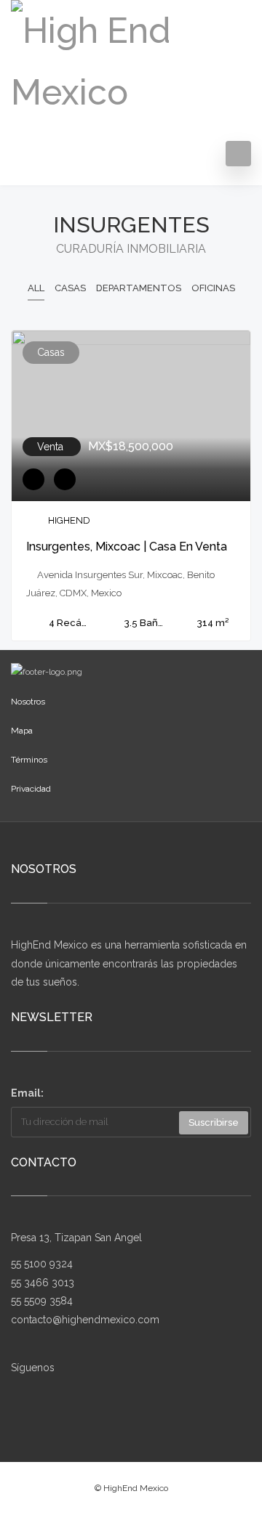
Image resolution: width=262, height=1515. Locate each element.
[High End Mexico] (131, 58)
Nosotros (28, 701)
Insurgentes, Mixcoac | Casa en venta (126, 546)
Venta (51, 446)
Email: (27, 1093)
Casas (70, 288)
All (36, 288)
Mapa (22, 731)
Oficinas (213, 288)
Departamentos (138, 288)
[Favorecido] (33, 479)
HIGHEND (69, 520)
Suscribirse (213, 1122)
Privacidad (31, 789)
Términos (29, 760)
